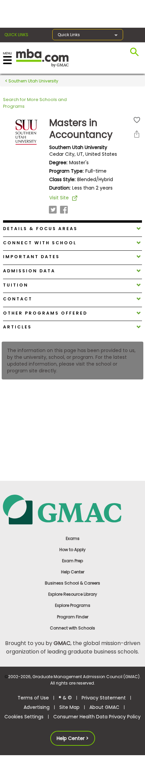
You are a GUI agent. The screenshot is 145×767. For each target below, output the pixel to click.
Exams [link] (73, 538)
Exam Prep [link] (72, 561)
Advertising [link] (37, 707)
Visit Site (59, 197)
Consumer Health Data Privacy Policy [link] (97, 716)
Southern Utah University (32, 81)
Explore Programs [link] (72, 605)
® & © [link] (65, 697)
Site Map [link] (69, 707)
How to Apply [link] (72, 549)
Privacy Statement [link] (104, 697)
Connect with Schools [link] (72, 628)
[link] (73, 509)
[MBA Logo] (42, 57)
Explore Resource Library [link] (72, 594)
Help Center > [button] (73, 738)
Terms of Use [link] (33, 697)
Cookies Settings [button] (24, 716)
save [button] (137, 120)
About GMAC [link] (104, 707)
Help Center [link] (72, 572)
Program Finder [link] (72, 617)
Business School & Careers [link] (72, 583)
